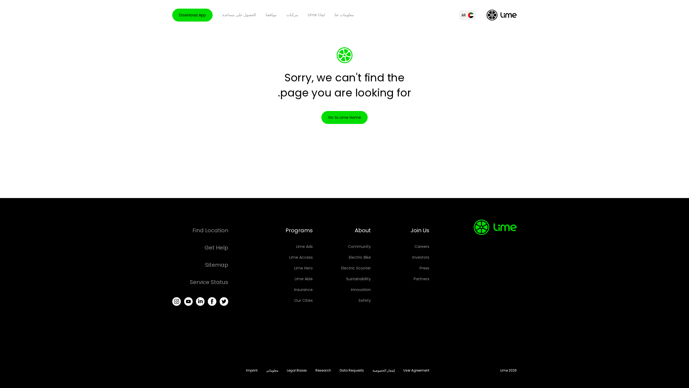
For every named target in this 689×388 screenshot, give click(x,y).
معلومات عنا (344, 15)
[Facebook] (212, 301)
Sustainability (358, 279)
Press (424, 268)
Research (323, 370)
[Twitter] (224, 301)
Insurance (303, 289)
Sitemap (216, 265)
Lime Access (301, 257)
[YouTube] (188, 301)
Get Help (216, 247)
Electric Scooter (356, 268)
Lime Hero (303, 268)
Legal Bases (297, 370)
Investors (420, 257)
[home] (502, 15)
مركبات (292, 15)
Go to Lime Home (344, 117)
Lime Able (304, 279)
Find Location (210, 230)
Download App (192, 15)
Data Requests (352, 370)
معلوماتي (272, 370)
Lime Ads (304, 246)
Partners (421, 279)
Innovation (361, 289)
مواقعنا (271, 15)
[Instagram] (176, 301)
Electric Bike (360, 257)
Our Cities (303, 300)
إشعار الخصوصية (383, 370)
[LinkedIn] (200, 301)
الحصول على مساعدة (239, 15)
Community (359, 246)
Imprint (252, 370)
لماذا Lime (316, 15)
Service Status (209, 282)
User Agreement (416, 370)
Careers (421, 246)
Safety (364, 300)
